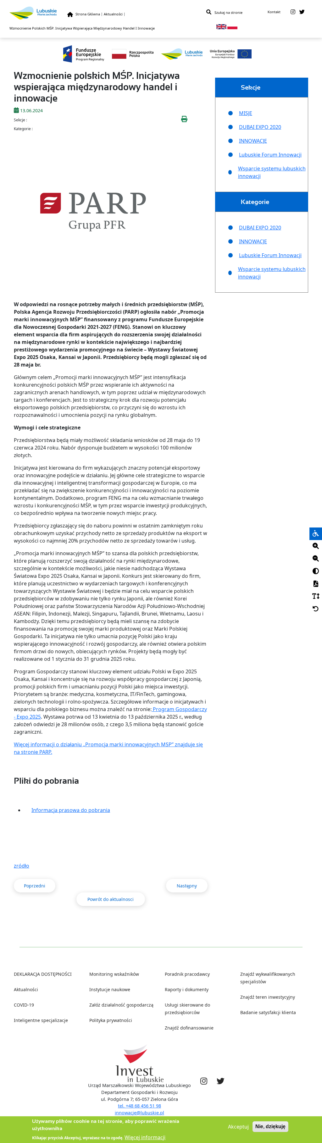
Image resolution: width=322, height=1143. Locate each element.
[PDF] (315, 584)
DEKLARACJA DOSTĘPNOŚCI (43, 974)
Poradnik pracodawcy (187, 974)
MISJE (245, 113)
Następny (187, 886)
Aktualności (113, 14)
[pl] (232, 26)
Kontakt (274, 11)
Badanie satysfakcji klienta (268, 1012)
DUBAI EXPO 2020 (260, 127)
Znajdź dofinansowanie (189, 1028)
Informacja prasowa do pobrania (70, 810)
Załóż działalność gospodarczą (121, 1005)
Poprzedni (34, 886)
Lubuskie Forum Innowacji (270, 154)
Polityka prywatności (110, 1020)
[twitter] (302, 12)
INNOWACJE (253, 140)
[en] (221, 26)
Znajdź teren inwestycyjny (267, 997)
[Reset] (315, 609)
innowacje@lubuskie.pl (139, 1113)
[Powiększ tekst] (315, 546)
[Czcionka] (315, 596)
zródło (21, 865)
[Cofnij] (315, 609)
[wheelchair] (315, 533)
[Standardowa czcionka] (315, 596)
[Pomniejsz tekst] (315, 559)
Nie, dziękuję (270, 1126)
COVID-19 (24, 1005)
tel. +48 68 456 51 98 (139, 1106)
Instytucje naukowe (109, 989)
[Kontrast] (315, 571)
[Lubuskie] (38, 13)
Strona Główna (87, 14)
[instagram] (293, 12)
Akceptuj (238, 1126)
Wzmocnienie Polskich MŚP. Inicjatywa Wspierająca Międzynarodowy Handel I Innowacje (82, 28)
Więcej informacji (145, 1137)
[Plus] (315, 546)
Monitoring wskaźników (114, 974)
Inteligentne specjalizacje (41, 1020)
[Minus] (315, 559)
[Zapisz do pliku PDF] (315, 584)
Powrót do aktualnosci (110, 899)
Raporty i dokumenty (186, 989)
